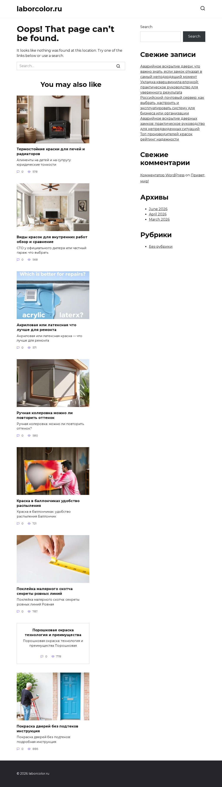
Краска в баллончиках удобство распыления (48, 503)
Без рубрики (161, 247)
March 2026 (159, 219)
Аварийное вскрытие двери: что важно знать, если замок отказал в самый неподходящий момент (171, 71)
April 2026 (157, 214)
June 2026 (158, 209)
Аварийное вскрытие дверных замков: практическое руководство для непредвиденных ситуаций (172, 123)
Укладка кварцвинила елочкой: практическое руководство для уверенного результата (169, 87)
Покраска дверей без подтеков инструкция (47, 728)
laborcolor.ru (39, 9)
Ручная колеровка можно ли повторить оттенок (45, 415)
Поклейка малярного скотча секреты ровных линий (45, 591)
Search (146, 27)
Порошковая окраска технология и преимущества (53, 632)
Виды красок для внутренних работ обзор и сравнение (52, 239)
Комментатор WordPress (162, 175)
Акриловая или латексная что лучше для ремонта (46, 327)
